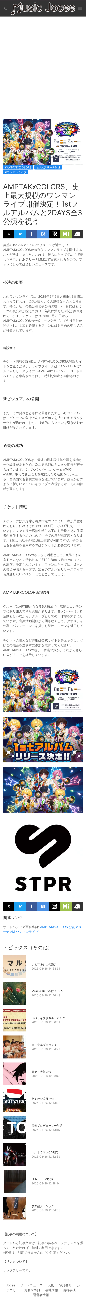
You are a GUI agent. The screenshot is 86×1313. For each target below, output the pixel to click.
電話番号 (65, 1285)
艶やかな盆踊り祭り (44, 1098)
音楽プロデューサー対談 (47, 1125)
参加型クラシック (43, 1206)
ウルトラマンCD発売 (45, 1152)
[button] (6, 8)
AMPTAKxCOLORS (54, 927)
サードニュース (31, 1285)
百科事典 (69, 1290)
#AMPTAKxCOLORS (18, 167)
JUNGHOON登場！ (44, 1179)
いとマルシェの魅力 (44, 964)
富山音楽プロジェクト (46, 1045)
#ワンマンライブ (15, 172)
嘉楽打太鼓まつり (43, 1071)
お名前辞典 (32, 1290)
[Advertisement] (43, 64)
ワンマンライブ (27, 932)
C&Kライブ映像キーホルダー (50, 1018)
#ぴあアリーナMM (48, 167)
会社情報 (51, 1290)
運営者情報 (41, 1295)
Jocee (10, 1285)
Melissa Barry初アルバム (47, 991)
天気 (51, 1285)
